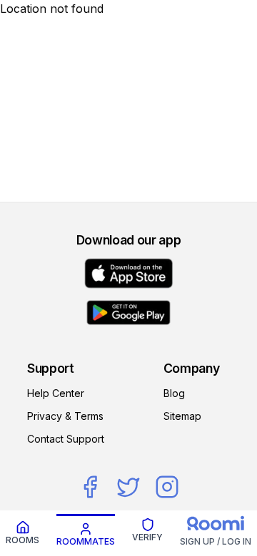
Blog (174, 393)
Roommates (85, 541)
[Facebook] (90, 487)
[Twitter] (128, 487)
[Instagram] (167, 487)
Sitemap (182, 416)
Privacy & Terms (65, 416)
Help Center (55, 393)
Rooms (22, 540)
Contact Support (65, 439)
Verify (147, 537)
